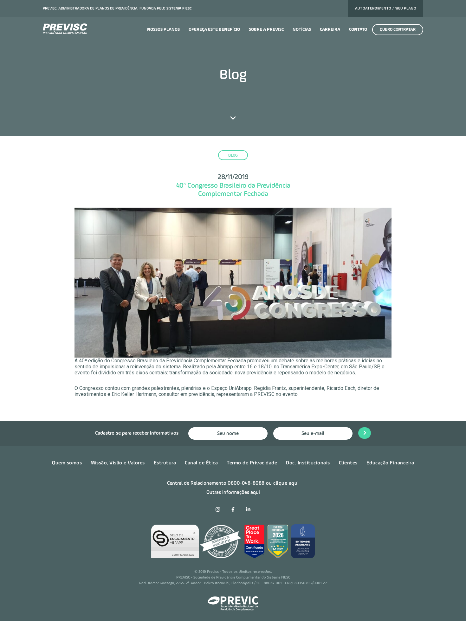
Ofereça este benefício (214, 29)
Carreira (330, 29)
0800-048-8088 (246, 483)
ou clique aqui (282, 483)
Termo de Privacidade (252, 463)
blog (233, 155)
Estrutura (165, 463)
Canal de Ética (201, 463)
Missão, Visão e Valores (118, 463)
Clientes (348, 463)
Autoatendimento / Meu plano (385, 8)
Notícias (302, 29)
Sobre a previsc (266, 29)
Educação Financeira (390, 463)
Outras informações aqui (233, 492)
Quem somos (67, 463)
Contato (358, 29)
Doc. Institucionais (308, 463)
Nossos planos (163, 29)
